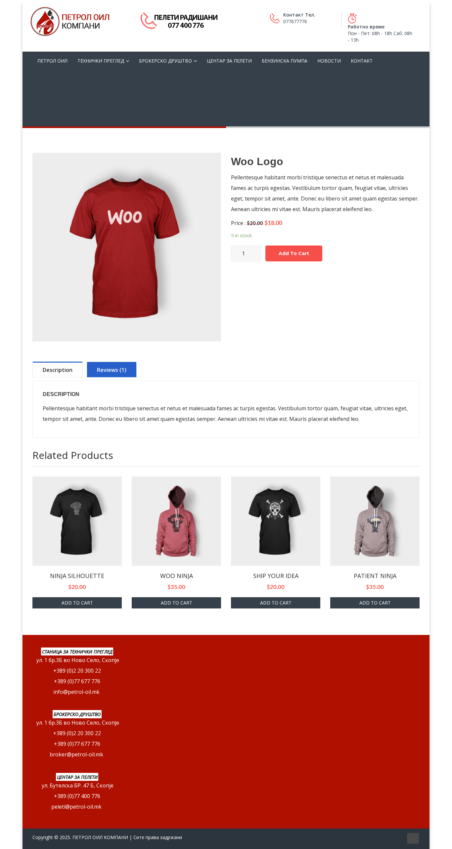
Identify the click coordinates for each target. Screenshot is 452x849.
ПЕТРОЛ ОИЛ (52, 61)
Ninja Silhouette (77, 576)
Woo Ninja (176, 576)
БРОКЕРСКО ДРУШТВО (165, 61)
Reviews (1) (111, 370)
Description (57, 370)
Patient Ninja (375, 576)
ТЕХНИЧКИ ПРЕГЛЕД (100, 61)
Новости (329, 61)
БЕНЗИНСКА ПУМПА (284, 61)
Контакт (362, 61)
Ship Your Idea (275, 576)
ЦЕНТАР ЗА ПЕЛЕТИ (229, 61)
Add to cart (294, 253)
